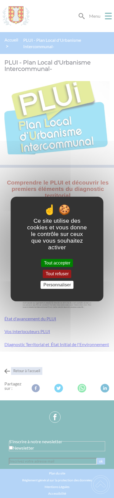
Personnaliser (57, 284)
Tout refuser (57, 274)
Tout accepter (57, 263)
